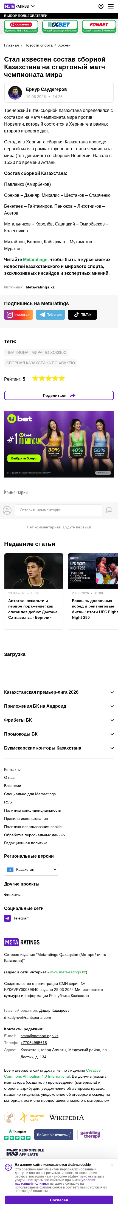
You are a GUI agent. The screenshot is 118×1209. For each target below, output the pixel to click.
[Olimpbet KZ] (21, 25)
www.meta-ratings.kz (68, 972)
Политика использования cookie (33, 827)
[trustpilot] (17, 1135)
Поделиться (54, 395)
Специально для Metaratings (30, 794)
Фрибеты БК (18, 720)
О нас (9, 777)
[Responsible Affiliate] (25, 1152)
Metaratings (35, 259)
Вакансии (12, 785)
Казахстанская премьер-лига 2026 (41, 692)
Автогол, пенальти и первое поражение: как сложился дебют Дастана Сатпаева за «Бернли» (33, 608)
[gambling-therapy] (90, 1135)
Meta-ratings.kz (40, 287)
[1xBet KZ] (59, 25)
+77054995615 (34, 1042)
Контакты (12, 769)
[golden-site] (31, 1118)
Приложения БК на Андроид (35, 706)
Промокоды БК (21, 734)
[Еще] (111, 6)
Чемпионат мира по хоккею (36, 352)
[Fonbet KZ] (99, 25)
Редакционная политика (25, 843)
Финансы (12, 895)
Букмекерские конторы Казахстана (42, 748)
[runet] (9, 1118)
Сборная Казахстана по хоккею (40, 363)
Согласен (59, 1200)
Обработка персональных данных (34, 835)
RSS (8, 802)
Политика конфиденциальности (32, 810)
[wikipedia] (66, 1118)
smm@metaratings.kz (39, 1036)
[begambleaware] (54, 1135)
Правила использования (26, 818)
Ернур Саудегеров (46, 89)
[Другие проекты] (19, 6)
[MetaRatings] (22, 942)
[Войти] (101, 6)
